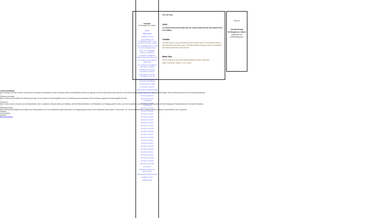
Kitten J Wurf (147, 140)
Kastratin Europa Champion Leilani (147, 75)
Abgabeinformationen (147, 174)
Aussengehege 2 (147, 96)
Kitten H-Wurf (147, 146)
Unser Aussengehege (147, 93)
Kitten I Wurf (147, 143)
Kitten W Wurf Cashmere (147, 99)
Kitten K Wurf (147, 137)
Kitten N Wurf (147, 128)
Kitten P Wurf (147, 123)
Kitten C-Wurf (147, 161)
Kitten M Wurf (147, 131)
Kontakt (147, 167)
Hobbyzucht (147, 177)
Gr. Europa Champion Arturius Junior (147, 66)
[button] (102, 111)
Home (147, 31)
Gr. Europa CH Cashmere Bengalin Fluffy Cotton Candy (147, 41)
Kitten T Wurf (147, 111)
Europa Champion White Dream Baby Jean (147, 56)
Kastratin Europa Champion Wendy (147, 70)
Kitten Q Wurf (147, 120)
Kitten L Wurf (147, 134)
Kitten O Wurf (147, 126)
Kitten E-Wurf (147, 155)
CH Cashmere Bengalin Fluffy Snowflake (147, 47)
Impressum (147, 180)
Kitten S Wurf (147, 114)
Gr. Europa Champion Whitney (147, 61)
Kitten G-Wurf (147, 149)
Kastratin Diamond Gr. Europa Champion (147, 80)
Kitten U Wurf (147, 108)
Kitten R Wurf (147, 117)
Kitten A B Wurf (147, 164)
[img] (147, 14)
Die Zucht (147, 34)
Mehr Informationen (6, 117)
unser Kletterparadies (147, 90)
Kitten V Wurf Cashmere (147, 104)
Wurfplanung (147, 36)
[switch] (1, 94)
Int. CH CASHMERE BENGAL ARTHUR (147, 51)
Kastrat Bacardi (147, 84)
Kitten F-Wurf (147, 152)
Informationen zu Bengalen (147, 170)
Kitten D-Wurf (147, 158)
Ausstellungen (147, 87)
